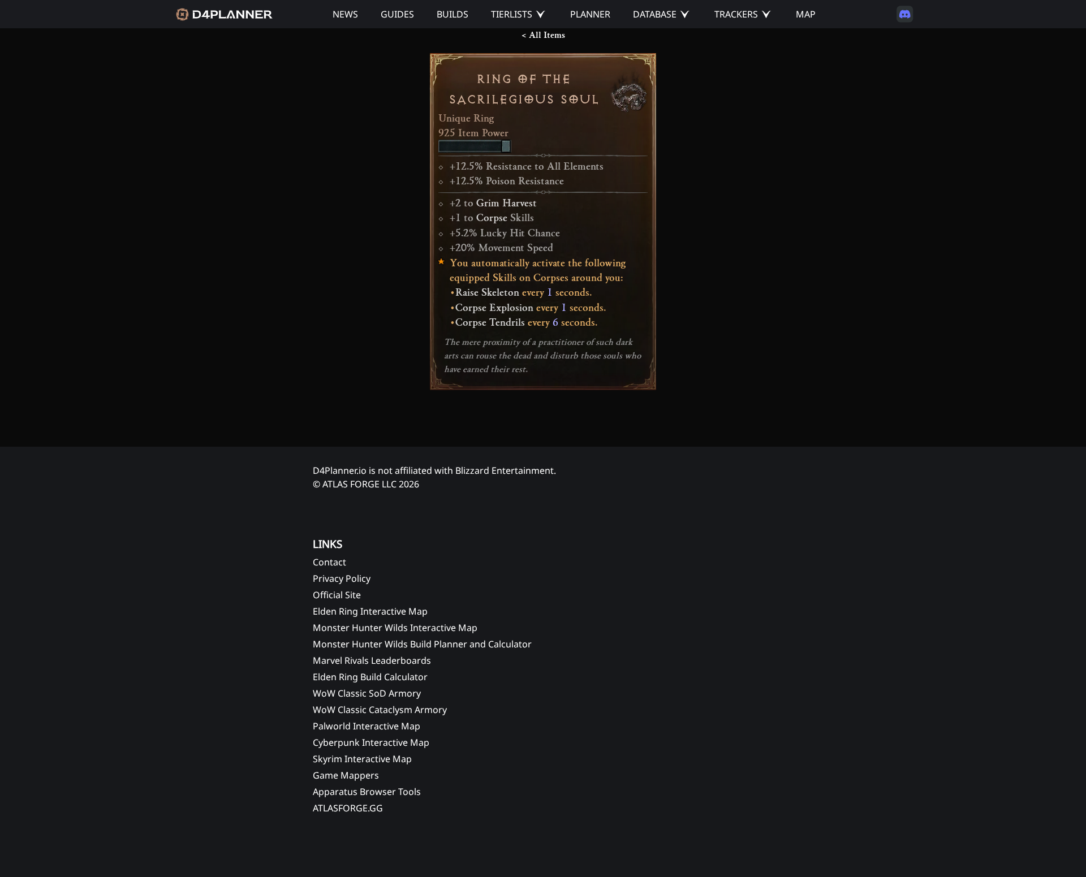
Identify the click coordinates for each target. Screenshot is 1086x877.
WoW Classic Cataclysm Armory (380, 709)
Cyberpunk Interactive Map (371, 742)
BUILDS (452, 14)
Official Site (337, 595)
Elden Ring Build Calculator (370, 677)
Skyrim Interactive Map (362, 759)
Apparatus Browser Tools (367, 791)
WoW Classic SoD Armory (367, 693)
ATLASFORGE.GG (348, 808)
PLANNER (590, 14)
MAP (806, 14)
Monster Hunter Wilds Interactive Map (395, 627)
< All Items (543, 35)
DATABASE (654, 14)
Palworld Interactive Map (366, 726)
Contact (329, 562)
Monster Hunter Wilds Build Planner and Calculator (422, 644)
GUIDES (397, 14)
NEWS (345, 14)
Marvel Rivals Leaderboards (372, 660)
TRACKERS (736, 14)
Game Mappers (346, 775)
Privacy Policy (341, 578)
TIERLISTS (511, 14)
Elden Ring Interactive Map (370, 611)
